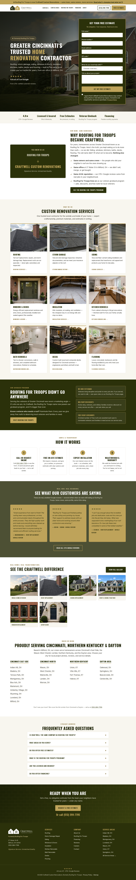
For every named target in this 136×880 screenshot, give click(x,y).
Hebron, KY (74, 679)
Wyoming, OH (15, 694)
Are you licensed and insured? (41, 766)
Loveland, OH (15, 698)
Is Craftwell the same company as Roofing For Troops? (52, 735)
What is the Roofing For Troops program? (47, 758)
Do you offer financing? (39, 773)
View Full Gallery (116, 569)
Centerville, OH (106, 679)
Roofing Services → (20, 269)
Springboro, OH (106, 671)
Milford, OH (14, 701)
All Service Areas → (109, 855)
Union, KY (74, 667)
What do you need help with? (92, 65)
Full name (85, 31)
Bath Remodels (50, 852)
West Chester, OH (47, 671)
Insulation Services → (60, 319)
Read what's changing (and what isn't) (108, 2)
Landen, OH (44, 679)
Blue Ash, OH (15, 682)
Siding (47, 839)
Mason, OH (44, 667)
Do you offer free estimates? (41, 750)
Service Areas (55, 8)
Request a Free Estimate (68, 808)
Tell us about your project (90, 73)
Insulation (48, 846)
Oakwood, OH (105, 667)
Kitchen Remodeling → (100, 319)
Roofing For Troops (67, 8)
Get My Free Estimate (102, 89)
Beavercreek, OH (106, 675)
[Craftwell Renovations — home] (21, 8)
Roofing (47, 833)
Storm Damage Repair (52, 836)
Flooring (47, 859)
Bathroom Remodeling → (22, 369)
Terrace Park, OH (17, 675)
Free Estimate (118, 8)
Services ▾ (46, 8)
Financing (78, 8)
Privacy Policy (112, 100)
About (85, 8)
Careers (76, 846)
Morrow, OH (45, 682)
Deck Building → (58, 369)
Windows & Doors (51, 843)
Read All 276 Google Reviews (68, 548)
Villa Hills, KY (75, 671)
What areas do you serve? (40, 742)
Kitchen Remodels (51, 849)
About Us (77, 833)
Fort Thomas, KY (76, 675)
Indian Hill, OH (15, 667)
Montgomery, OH (17, 679)
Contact (76, 849)
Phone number (87, 39)
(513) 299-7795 (104, 8)
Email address (86, 48)
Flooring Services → (99, 369)
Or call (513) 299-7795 (68, 814)
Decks (47, 855)
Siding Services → (98, 269)
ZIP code (85, 56)
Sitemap (95, 875)
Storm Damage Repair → (60, 269)
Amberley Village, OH (18, 690)
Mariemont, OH (16, 686)
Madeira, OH (15, 671)
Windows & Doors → (20, 319)
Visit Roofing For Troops (23, 420)
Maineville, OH (46, 675)
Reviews (77, 843)
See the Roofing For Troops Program (88, 190)
